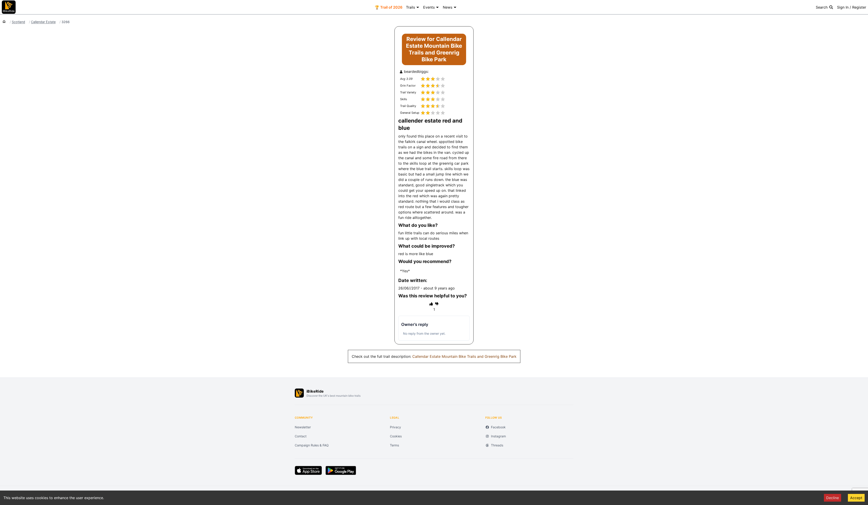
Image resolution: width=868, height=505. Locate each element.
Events (429, 7)
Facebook (498, 427)
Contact (301, 436)
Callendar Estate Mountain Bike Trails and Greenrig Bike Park (464, 356)
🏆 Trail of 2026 (388, 7)
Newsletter (303, 427)
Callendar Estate (43, 22)
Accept (856, 498)
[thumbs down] (437, 304)
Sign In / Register (851, 7)
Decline (832, 498)
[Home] (4, 21)
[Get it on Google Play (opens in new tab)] (341, 470)
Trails (410, 7)
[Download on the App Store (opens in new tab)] (308, 470)
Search (822, 7)
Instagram (498, 436)
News (447, 7)
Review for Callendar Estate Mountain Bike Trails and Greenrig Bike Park (434, 49)
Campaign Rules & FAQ (312, 445)
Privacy (395, 427)
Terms (394, 445)
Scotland (18, 22)
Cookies (396, 436)
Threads (497, 445)
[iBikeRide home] (299, 393)
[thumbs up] (431, 304)
